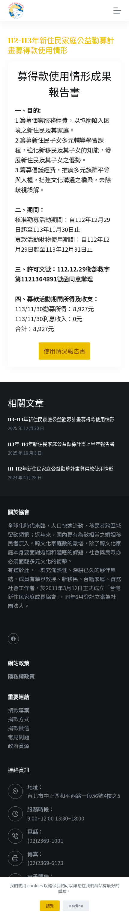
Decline (76, 906)
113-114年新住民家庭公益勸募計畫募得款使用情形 (61, 419)
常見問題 (18, 737)
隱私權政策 (21, 676)
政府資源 (18, 746)
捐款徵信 (18, 728)
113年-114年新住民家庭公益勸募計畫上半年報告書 (61, 444)
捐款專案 (18, 710)
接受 (50, 906)
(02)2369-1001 (45, 840)
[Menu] (117, 10)
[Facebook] (13, 639)
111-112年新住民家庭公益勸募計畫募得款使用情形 (60, 469)
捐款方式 (18, 719)
